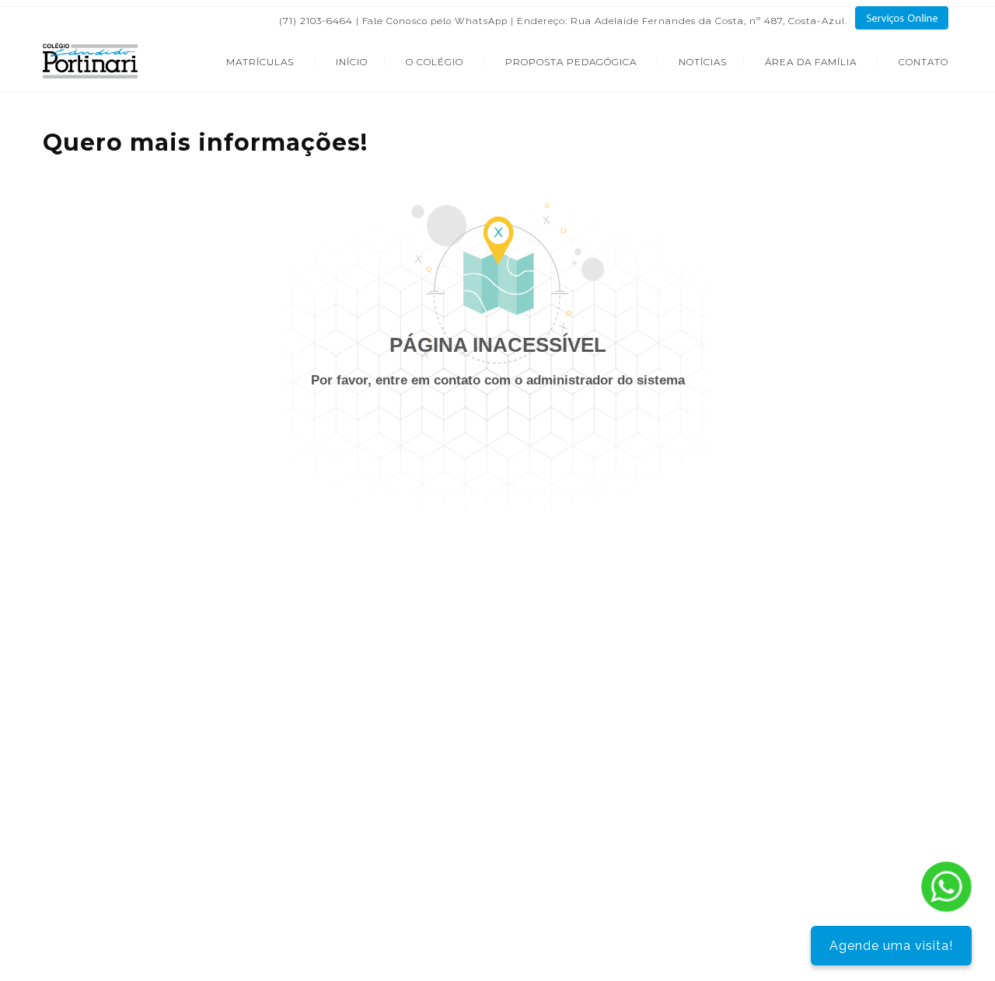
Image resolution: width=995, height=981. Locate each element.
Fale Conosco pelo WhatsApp (435, 21)
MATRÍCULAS (260, 62)
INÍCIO (352, 62)
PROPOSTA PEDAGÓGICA (571, 62)
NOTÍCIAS (703, 62)
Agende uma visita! (891, 945)
